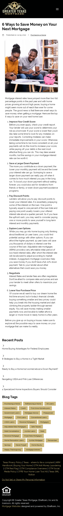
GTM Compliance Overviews (33, 468)
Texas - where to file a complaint (38, 462)
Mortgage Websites (11, 506)
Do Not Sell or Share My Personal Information (23, 480)
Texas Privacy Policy (12, 462)
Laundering (55, 465)
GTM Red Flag (11, 468)
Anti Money (44, 465)
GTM (36, 465)
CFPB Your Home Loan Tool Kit (32, 471)
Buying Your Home (23, 465)
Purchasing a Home (38, 35)
